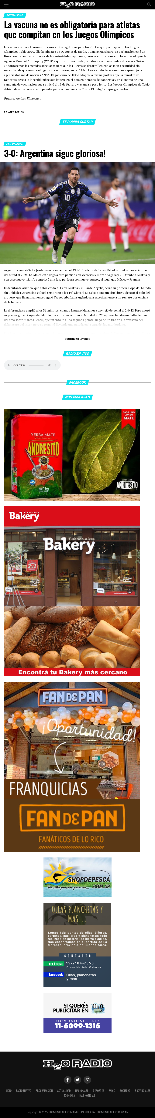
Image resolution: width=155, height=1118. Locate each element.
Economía (69, 1095)
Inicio (8, 1091)
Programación (44, 1091)
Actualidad (64, 1091)
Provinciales (142, 1091)
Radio (112, 1091)
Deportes (98, 1091)
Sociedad (125, 1091)
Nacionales (81, 1091)
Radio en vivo (23, 1091)
